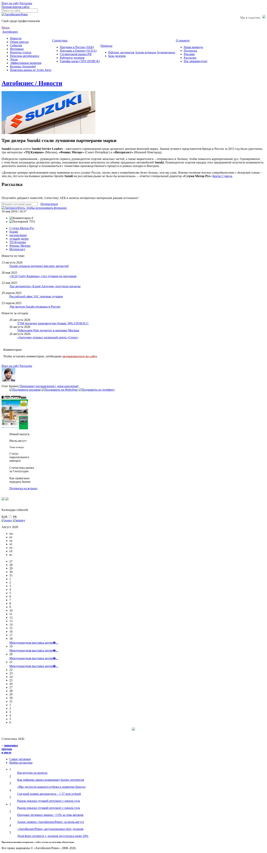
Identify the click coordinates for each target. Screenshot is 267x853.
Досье (14, 59)
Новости (16, 38)
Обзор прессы (19, 41)
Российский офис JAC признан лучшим (36, 296)
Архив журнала (145, 52)
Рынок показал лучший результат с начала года (48, 800)
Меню (6, 27)
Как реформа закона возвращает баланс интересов (50, 779)
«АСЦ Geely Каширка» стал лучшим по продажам (42, 276)
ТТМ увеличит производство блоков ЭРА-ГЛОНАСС (53, 323)
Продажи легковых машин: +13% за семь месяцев (50, 815)
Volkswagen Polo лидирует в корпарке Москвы (48, 330)
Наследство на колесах (32, 772)
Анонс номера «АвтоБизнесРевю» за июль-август (50, 822)
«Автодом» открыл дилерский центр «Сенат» (47, 337)
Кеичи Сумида (222, 176)
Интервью (17, 49)
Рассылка (26, 3)
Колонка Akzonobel (23, 66)
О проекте (183, 40)
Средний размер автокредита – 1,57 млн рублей (49, 793)
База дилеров (117, 56)
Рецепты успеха (20, 52)
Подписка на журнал (23, 488)
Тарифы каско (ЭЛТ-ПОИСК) (80, 61)
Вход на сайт (10, 3)
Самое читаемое (20, 759)
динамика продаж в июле (10, 749)
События (16, 45)
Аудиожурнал (166, 52)
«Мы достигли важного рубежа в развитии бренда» (51, 786)
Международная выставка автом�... (33, 642)
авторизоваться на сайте (79, 356)
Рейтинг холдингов (121, 52)
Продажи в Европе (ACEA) (78, 50)
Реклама (189, 54)
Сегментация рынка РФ (76, 54)
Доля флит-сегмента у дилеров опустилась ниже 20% (52, 836)
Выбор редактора (20, 762)
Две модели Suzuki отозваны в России (34, 306)
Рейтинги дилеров (72, 57)
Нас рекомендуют (195, 61)
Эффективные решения (25, 63)
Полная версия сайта (15, 6)
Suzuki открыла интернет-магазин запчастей (39, 266)
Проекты (106, 45)
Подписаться (49, 204)
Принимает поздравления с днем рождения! (49, 386)
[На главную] (15, 14)
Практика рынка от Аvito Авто (30, 70)
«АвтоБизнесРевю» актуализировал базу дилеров (50, 829)
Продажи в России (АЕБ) (77, 47)
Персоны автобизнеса (24, 56)
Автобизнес (10, 31)
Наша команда (193, 47)
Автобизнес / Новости (32, 83)
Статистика (59, 40)
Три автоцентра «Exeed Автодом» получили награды (45, 286)
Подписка (190, 50)
